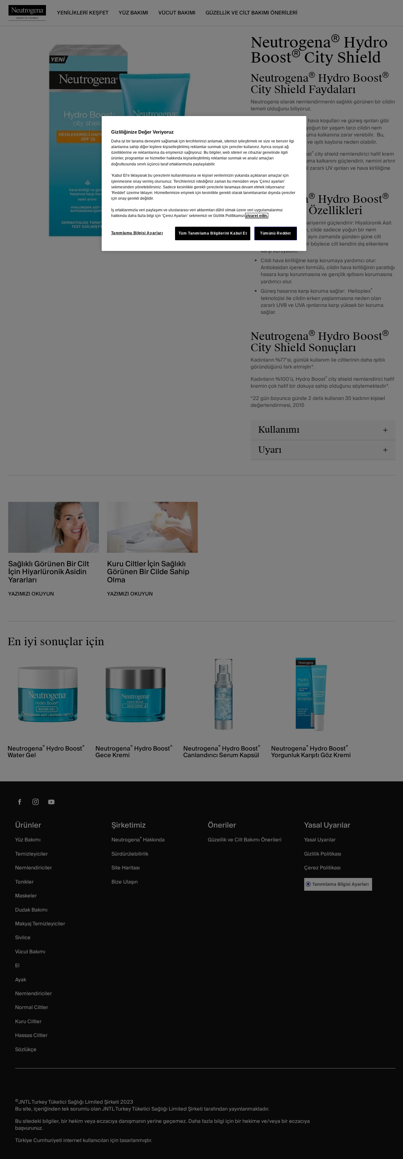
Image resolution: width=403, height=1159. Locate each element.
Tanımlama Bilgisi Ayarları (137, 233)
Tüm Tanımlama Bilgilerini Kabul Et (213, 233)
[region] (204, 183)
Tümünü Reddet (275, 233)
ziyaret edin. (257, 216)
